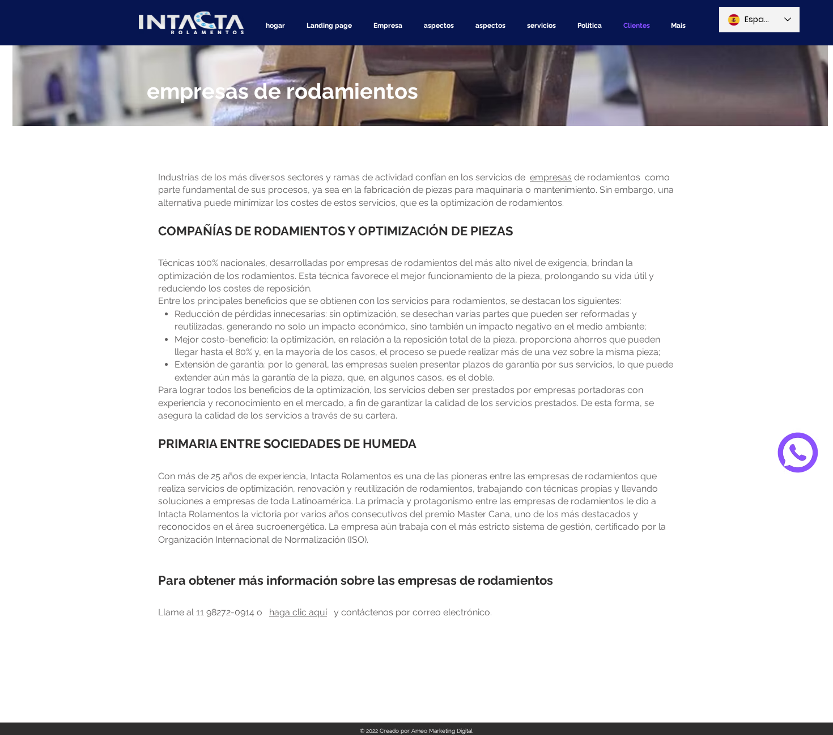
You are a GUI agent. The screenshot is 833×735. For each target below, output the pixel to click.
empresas (551, 177)
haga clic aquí (298, 612)
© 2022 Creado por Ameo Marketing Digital (416, 731)
